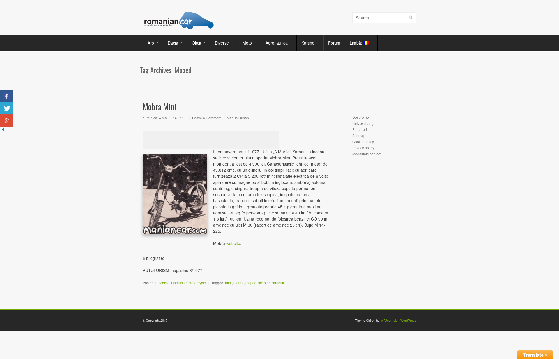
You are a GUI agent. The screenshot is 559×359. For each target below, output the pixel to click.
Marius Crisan (238, 117)
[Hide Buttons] (3, 131)
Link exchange (364, 123)
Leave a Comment (206, 117)
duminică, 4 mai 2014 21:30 (165, 117)
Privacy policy (363, 147)
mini (228, 282)
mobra (238, 282)
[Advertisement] (211, 140)
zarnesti (277, 282)
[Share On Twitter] (6, 108)
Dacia (170, 43)
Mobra (164, 282)
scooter (264, 282)
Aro (148, 43)
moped (250, 282)
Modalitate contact (366, 153)
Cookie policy (363, 141)
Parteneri (359, 129)
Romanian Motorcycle (188, 282)
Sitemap (358, 135)
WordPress (408, 320)
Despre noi (361, 117)
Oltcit (194, 43)
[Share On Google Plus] (6, 120)
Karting (305, 43)
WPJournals (389, 320)
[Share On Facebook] (6, 96)
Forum (334, 43)
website (233, 243)
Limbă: (354, 43)
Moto (245, 43)
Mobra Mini (159, 107)
